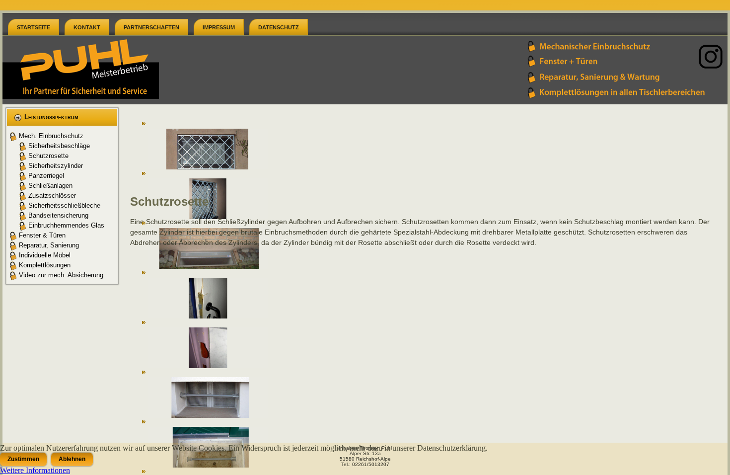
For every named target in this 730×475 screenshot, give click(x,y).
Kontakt (86, 27)
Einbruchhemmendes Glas (66, 225)
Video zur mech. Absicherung (61, 275)
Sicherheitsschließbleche (64, 205)
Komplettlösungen (45, 265)
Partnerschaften (151, 27)
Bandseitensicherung (58, 215)
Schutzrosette (48, 155)
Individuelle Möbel (45, 255)
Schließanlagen (50, 185)
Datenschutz (278, 27)
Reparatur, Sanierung (49, 245)
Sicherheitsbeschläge (59, 146)
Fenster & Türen (42, 235)
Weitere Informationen (35, 470)
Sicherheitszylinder (55, 165)
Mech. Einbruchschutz (51, 136)
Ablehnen (72, 459)
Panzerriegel (46, 175)
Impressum (219, 27)
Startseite (33, 27)
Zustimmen (23, 459)
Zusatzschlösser (52, 195)
